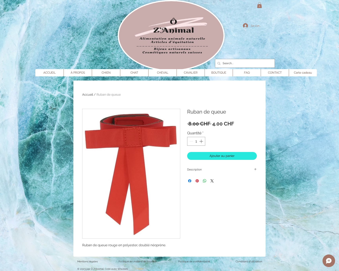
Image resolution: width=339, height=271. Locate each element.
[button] (259, 5)
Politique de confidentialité (194, 261)
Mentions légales (87, 261)
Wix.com (123, 268)
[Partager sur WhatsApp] (204, 181)
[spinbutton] (196, 141)
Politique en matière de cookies (137, 261)
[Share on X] (212, 181)
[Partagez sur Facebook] (189, 181)
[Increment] (201, 141)
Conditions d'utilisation (248, 261)
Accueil (87, 94)
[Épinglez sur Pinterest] (197, 181)
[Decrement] (191, 141)
